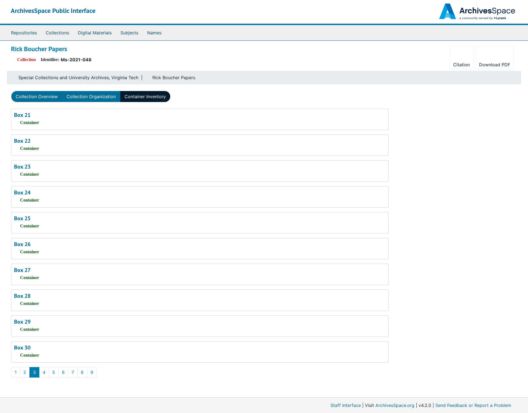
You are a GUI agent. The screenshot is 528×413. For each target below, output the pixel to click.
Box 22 (22, 140)
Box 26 (22, 244)
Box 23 (22, 166)
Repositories (24, 32)
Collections (57, 32)
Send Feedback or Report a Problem (473, 405)
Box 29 (22, 321)
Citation (461, 64)
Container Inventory (145, 96)
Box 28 (22, 295)
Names (154, 32)
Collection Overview (37, 96)
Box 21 (22, 115)
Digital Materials (95, 32)
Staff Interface (346, 405)
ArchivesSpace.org (394, 405)
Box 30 (22, 347)
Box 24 (22, 192)
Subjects (129, 32)
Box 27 (22, 270)
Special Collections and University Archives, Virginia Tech (78, 77)
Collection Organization (91, 96)
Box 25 (22, 218)
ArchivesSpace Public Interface (53, 10)
